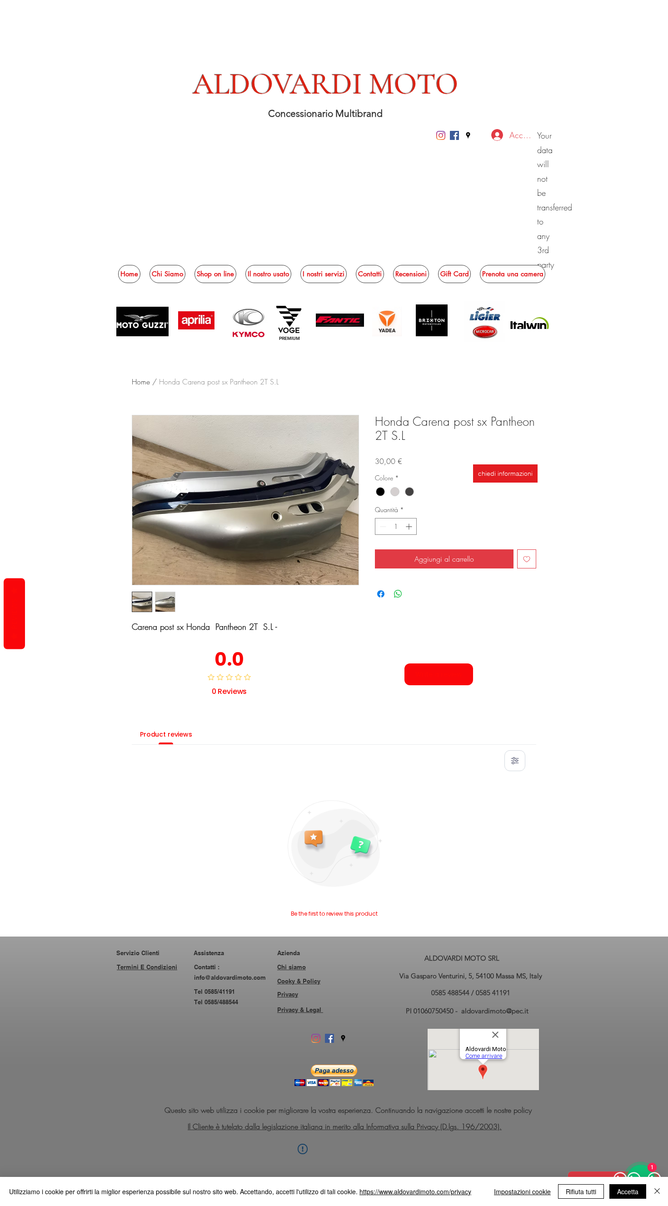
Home (141, 382)
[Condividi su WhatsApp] (398, 593)
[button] (215, 274)
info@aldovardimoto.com (230, 977)
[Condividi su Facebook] (380, 593)
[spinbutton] (396, 526)
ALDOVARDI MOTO (326, 84)
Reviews (14, 613)
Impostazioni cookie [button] (522, 1191)
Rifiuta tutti (581, 1191)
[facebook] (454, 135)
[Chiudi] (657, 1191)
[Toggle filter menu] (514, 760)
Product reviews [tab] (166, 734)
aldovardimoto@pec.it (494, 1011)
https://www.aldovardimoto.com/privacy (415, 1191)
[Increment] (409, 526)
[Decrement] (382, 526)
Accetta (627, 1191)
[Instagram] (440, 135)
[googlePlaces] (468, 135)
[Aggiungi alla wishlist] (526, 558)
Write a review (438, 674)
